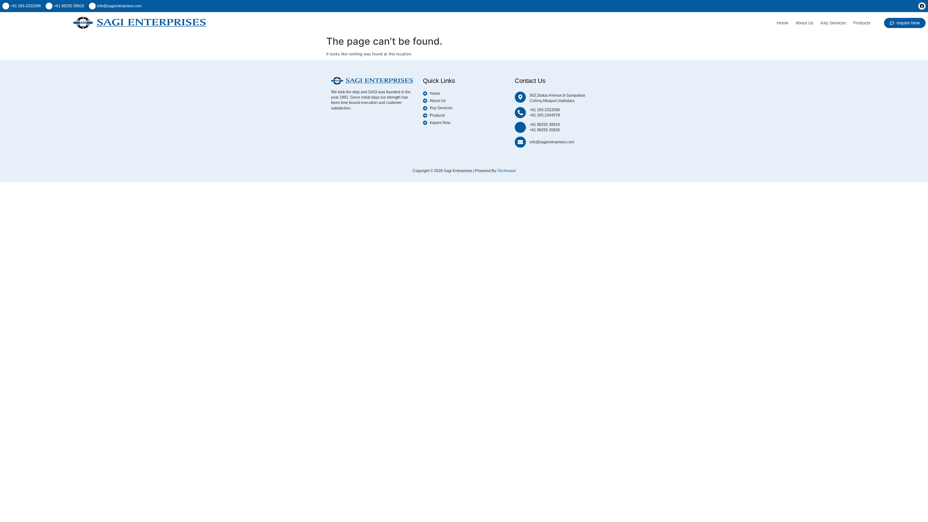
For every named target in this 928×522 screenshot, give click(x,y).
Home (782, 23)
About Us (804, 23)
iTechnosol (506, 171)
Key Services (833, 23)
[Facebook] (922, 6)
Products (861, 23)
